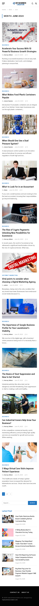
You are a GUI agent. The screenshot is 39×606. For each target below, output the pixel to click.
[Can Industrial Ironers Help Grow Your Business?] (19, 404)
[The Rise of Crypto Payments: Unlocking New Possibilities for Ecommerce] (19, 213)
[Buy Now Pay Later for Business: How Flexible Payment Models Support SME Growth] (8, 571)
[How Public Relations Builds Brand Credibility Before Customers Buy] (8, 519)
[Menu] (3, 3)
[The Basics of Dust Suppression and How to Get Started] (19, 358)
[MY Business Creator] (19, 3)
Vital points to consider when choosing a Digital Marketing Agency (19, 280)
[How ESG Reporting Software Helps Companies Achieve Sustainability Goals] (8, 558)
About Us (25, 592)
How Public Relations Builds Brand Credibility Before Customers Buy (24, 518)
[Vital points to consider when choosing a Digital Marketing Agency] (19, 263)
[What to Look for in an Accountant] (19, 170)
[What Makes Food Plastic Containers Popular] (19, 78)
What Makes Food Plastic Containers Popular (19, 96)
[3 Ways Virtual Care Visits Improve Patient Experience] (19, 452)
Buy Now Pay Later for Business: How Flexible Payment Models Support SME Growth (25, 572)
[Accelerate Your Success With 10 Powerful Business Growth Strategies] (19, 32)
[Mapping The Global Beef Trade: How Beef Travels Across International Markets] (8, 544)
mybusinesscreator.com (10, 600)
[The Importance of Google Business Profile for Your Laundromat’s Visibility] (19, 309)
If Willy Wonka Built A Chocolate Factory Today (23, 531)
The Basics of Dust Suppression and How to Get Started (18, 375)
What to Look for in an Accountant (18, 186)
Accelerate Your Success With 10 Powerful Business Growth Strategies (19, 50)
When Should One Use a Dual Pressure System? (15, 142)
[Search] (36, 3)
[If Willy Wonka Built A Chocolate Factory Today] (8, 533)
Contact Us (14, 592)
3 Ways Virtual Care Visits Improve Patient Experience (18, 470)
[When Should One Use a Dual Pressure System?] (19, 124)
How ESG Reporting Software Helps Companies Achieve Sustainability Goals (25, 557)
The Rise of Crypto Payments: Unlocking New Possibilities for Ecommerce (16, 232)
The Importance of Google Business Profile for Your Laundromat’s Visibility (18, 328)
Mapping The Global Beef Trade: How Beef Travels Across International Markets (25, 543)
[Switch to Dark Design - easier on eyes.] (32, 3)
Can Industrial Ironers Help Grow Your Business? (19, 421)
